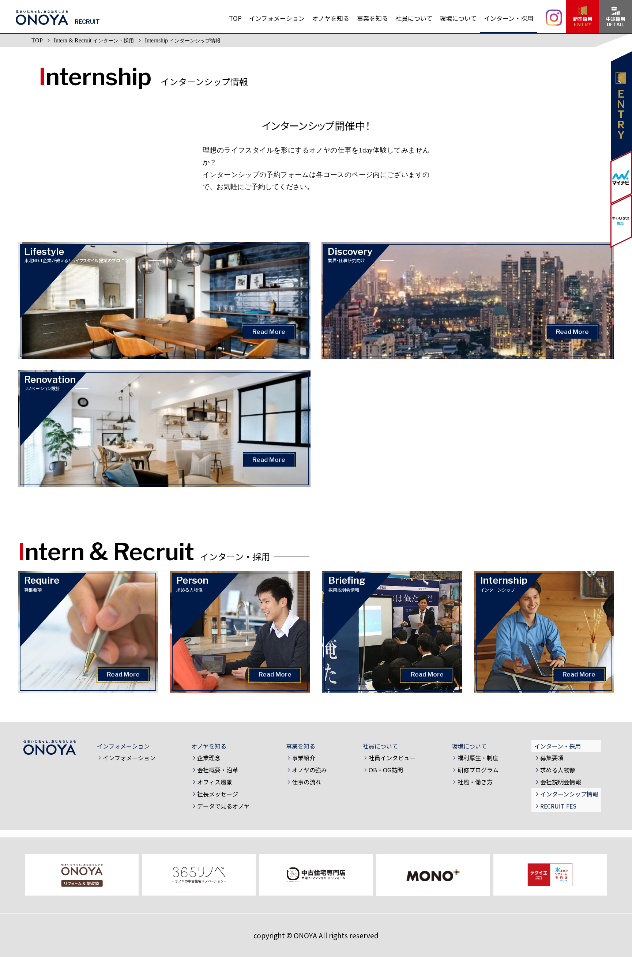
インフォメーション (129, 757)
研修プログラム (478, 769)
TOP (37, 40)
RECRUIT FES (558, 806)
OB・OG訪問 (386, 769)
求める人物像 (557, 769)
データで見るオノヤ (223, 806)
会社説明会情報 (560, 781)
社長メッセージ (217, 794)
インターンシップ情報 (569, 794)
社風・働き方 (475, 781)
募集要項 (552, 757)
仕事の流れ (306, 781)
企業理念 (209, 757)
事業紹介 (303, 757)
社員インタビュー (392, 757)
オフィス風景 (214, 781)
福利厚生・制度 (478, 757)
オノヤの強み (309, 769)
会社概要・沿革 (217, 769)
